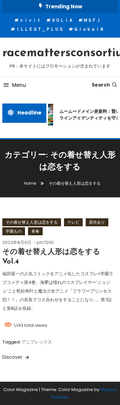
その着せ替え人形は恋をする (32, 222)
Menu (19, 85)
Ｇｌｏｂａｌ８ (89, 29)
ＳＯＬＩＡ (62, 20)
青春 (35, 231)
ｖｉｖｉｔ (30, 20)
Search (101, 85)
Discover (13, 357)
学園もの (14, 231)
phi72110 (45, 242)
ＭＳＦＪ (92, 20)
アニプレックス (37, 342)
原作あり (97, 222)
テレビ (73, 222)
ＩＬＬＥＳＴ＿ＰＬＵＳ (39, 29)
